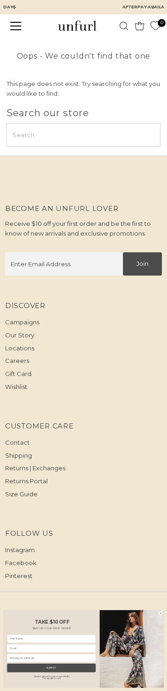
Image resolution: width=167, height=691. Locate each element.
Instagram (20, 549)
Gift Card (18, 373)
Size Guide (21, 494)
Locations (19, 348)
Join (142, 263)
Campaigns (22, 322)
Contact (17, 442)
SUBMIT (51, 668)
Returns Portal (26, 481)
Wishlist (16, 386)
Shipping (18, 455)
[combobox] (50, 658)
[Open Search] (124, 26)
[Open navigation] (21, 26)
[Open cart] (139, 26)
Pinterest (18, 575)
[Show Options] (92, 658)
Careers (17, 360)
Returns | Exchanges (35, 468)
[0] (155, 26)
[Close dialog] (161, 613)
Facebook (21, 562)
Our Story (19, 335)
